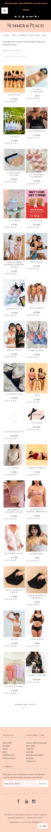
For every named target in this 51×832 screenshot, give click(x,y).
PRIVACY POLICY (9, 758)
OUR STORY (7, 743)
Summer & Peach (25, 815)
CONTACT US (31, 761)
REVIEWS (6, 746)
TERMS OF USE (8, 755)
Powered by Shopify (35, 818)
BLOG (5, 752)
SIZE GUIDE (30, 746)
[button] (14, 101)
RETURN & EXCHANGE (34, 755)
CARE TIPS (30, 749)
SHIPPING (29, 752)
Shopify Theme (39, 815)
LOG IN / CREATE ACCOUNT (36, 743)
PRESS (5, 749)
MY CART (32, 16)
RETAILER (29, 758)
